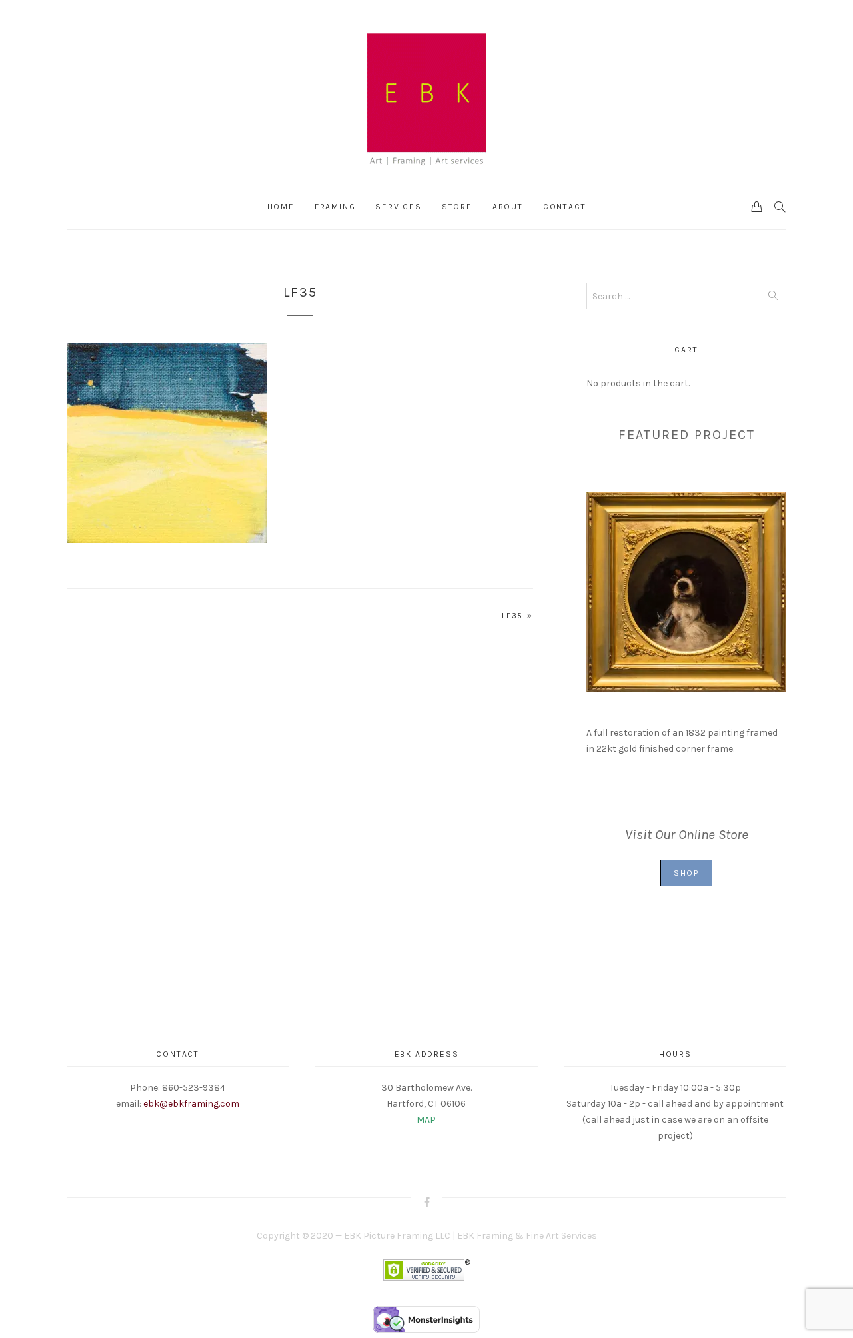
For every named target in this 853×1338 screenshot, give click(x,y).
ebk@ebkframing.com (191, 1103)
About (507, 206)
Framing (335, 206)
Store (457, 206)
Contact (564, 206)
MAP (426, 1119)
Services (398, 206)
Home (281, 206)
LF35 (512, 615)
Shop (686, 873)
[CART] (757, 206)
